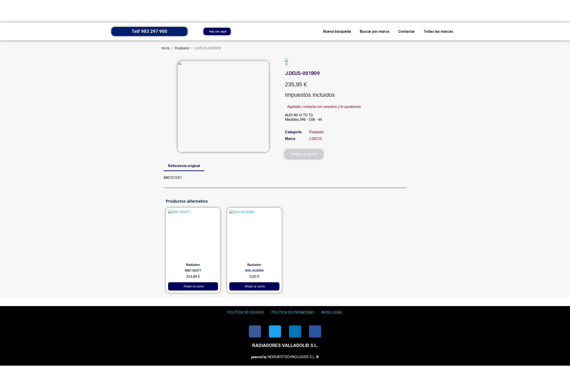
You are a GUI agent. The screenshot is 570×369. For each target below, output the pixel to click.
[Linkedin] (295, 331)
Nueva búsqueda (337, 31)
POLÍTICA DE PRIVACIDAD (292, 312)
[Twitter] (275, 331)
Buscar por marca (374, 31)
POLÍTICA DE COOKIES (245, 312)
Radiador (316, 132)
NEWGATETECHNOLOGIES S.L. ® (285, 357)
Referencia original (184, 166)
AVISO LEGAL (332, 312)
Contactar (406, 31)
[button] (217, 31)
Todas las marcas (438, 31)
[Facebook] (255, 331)
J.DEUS (315, 139)
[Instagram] (315, 331)
